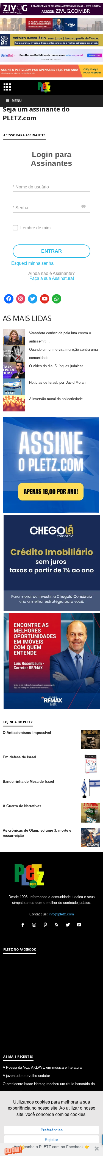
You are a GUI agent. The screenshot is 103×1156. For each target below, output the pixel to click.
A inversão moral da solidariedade (56, 399)
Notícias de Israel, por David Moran (57, 382)
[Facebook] (9, 299)
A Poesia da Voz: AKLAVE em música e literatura (42, 1067)
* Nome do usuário (31, 187)
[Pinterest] (46, 925)
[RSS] (57, 925)
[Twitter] (33, 299)
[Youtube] (45, 299)
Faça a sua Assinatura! (51, 278)
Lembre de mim (35, 227)
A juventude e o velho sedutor (26, 1076)
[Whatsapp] (57, 299)
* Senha (20, 207)
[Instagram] (21, 299)
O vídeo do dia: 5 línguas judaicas (56, 366)
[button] (51, 1149)
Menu (17, 101)
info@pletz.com (61, 914)
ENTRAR (51, 251)
